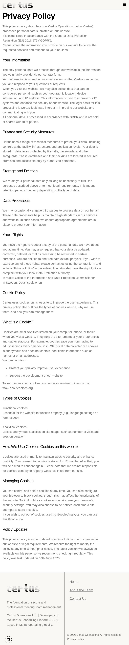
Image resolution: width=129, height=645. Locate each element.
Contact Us (78, 598)
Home (74, 582)
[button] (124, 4)
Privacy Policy (75, 639)
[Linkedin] (8, 639)
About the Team (81, 590)
